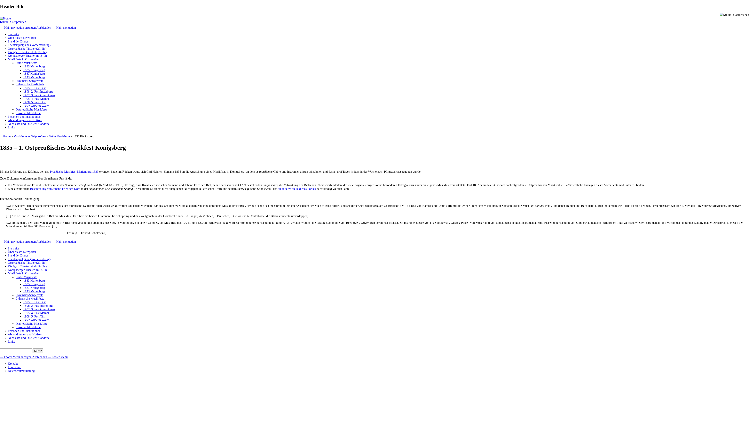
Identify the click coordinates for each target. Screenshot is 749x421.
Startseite (13, 34)
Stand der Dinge (18, 41)
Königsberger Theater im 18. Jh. (28, 55)
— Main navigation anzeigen (18, 27)
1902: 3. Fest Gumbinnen (39, 95)
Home (7, 136)
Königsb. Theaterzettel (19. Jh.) (27, 52)
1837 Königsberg (34, 73)
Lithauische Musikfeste (30, 84)
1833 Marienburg (34, 66)
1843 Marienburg (34, 77)
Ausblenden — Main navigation (56, 27)
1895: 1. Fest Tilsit (34, 88)
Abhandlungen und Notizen (25, 120)
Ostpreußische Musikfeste (31, 109)
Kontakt (13, 363)
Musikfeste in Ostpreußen (23, 59)
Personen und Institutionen (24, 116)
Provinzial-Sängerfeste (29, 80)
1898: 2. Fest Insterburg (38, 91)
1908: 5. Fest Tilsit (34, 102)
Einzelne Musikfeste (28, 113)
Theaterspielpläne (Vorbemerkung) (29, 45)
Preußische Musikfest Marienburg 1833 (74, 171)
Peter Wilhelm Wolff (36, 106)
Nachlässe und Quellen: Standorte (29, 124)
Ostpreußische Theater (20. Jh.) (27, 48)
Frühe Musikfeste (26, 63)
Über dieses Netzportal (22, 37)
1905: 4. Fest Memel (36, 98)
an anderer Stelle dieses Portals (297, 188)
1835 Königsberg (34, 70)
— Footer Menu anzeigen (16, 357)
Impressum (14, 367)
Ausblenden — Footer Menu (50, 357)
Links (11, 127)
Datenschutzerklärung (21, 370)
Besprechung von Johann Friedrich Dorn (55, 188)
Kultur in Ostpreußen (13, 22)
